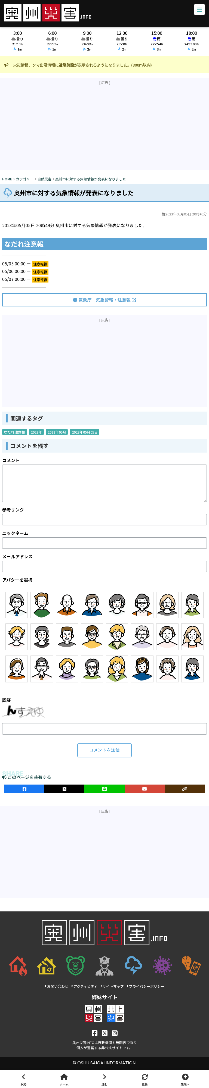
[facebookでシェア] (24, 789)
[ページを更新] (145, 1079)
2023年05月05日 (85, 432)
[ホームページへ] (64, 1079)
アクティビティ (85, 986)
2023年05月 (57, 432)
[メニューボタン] (199, 9)
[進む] (104, 1079)
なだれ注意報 (14, 432)
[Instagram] (115, 1032)
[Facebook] (94, 1032)
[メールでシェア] (145, 789)
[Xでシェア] (64, 789)
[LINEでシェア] (104, 789)
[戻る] (24, 1079)
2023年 (36, 432)
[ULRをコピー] (185, 789)
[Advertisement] (104, 127)
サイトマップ (113, 986)
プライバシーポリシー (146, 986)
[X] (104, 1032)
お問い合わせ (57, 986)
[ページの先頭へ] (185, 1079)
